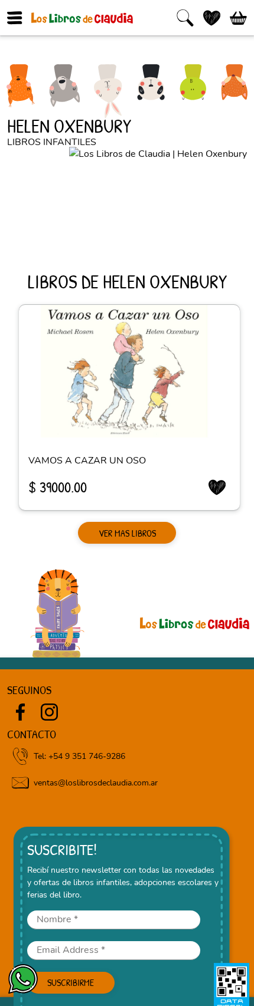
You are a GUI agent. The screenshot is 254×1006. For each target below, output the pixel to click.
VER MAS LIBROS (127, 533)
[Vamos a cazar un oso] (129, 371)
